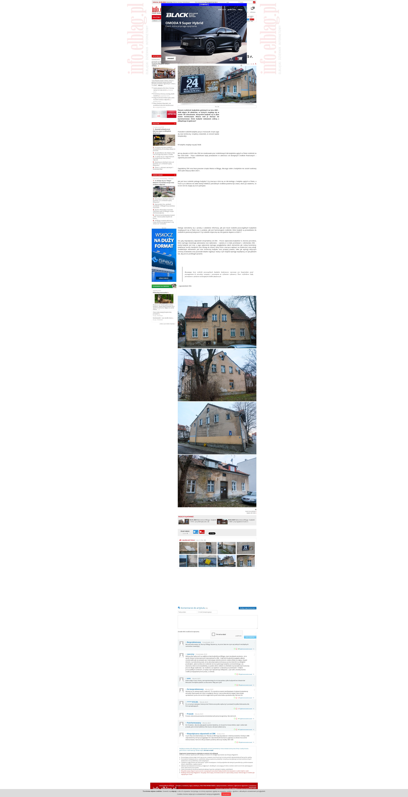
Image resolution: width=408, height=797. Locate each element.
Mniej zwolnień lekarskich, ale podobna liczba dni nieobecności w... (163, 105)
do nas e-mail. (209, 750)
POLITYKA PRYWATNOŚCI (207, 785)
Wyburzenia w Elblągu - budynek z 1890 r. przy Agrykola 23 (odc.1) (241, 521)
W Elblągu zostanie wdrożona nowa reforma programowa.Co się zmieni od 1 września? (163, 222)
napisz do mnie (251, 513)
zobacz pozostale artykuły (167, 323)
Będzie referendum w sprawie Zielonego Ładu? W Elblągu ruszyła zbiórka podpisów (163, 211)
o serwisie (185, 785)
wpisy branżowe (221, 785)
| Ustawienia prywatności (252, 786)
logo (190, 785)
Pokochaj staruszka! (161, 292)
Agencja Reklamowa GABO (248, 788)
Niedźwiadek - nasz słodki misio (163, 318)
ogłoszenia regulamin (241, 785)
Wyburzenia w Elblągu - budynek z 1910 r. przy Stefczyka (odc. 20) (203, 521)
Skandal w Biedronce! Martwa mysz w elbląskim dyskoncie (162, 131)
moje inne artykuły (250, 511)
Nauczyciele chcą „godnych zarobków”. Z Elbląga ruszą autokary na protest (164, 205)
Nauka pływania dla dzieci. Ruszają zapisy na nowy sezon (163, 89)
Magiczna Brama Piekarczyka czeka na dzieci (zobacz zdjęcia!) (163, 98)
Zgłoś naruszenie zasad (246, 649)
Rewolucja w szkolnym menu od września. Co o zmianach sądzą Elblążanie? (163, 163)
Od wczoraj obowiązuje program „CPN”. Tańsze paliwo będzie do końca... (164, 216)
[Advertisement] (238, 124)
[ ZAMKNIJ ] (204, 4)
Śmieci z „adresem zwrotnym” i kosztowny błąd (163, 168)
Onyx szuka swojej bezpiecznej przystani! (162, 313)
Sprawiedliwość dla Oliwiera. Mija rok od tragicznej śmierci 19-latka (164, 153)
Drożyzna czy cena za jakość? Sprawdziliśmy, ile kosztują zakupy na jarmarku (164, 149)
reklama (230, 785)
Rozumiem (226, 794)
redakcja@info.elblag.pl (166, 785)
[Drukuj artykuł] (241, 66)
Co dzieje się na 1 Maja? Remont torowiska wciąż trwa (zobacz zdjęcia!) (163, 158)
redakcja (196, 785)
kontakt (178, 785)
